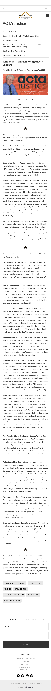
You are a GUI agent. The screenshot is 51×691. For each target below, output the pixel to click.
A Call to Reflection (10, 40)
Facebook (18, 675)
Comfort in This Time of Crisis (14, 51)
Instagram (31, 675)
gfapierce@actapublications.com (17, 574)
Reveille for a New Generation (14, 55)
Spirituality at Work (40, 562)
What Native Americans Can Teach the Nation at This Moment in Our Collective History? (22, 46)
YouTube (27, 675)
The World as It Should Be (19, 562)
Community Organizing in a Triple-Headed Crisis (21, 36)
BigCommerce (29, 687)
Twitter (22, 675)
